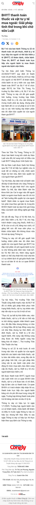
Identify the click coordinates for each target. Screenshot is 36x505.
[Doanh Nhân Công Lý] (18, 447)
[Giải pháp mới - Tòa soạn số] (22, 494)
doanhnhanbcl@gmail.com (20, 491)
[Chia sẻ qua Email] (16, 43)
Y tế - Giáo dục (18, 10)
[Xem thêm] (33, 3)
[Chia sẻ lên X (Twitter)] (7, 43)
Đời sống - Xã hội (7, 10)
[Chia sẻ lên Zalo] (12, 43)
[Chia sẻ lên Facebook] (3, 43)
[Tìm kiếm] (3, 3)
